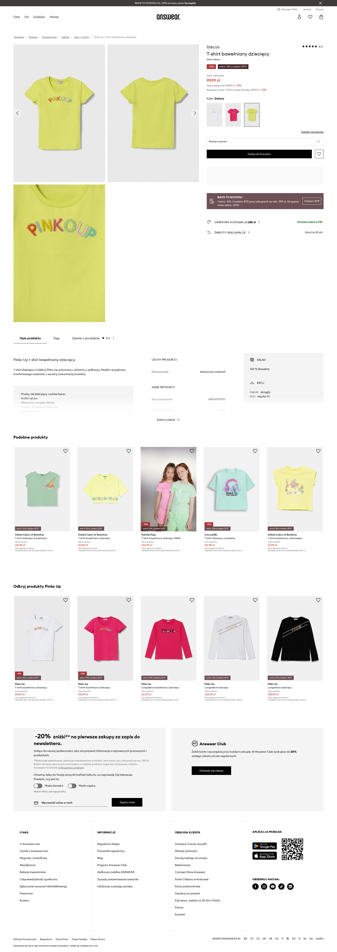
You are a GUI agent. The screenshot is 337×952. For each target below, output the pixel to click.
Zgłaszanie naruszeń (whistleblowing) (43, 886)
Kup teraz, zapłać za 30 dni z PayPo (197, 900)
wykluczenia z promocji (71, 767)
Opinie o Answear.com (34, 851)
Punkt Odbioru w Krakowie (191, 879)
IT (283, 938)
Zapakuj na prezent (187, 893)
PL (287, 938)
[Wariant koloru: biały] (214, 115)
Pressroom (26, 893)
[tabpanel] (168, 383)
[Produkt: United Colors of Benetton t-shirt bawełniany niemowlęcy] (295, 489)
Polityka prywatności (25, 939)
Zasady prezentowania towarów (117, 879)
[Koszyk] (321, 16)
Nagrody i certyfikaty (33, 858)
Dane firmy (62, 939)
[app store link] (264, 855)
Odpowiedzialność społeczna (38, 879)
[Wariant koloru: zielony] (252, 115)
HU (277, 938)
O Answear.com (30, 844)
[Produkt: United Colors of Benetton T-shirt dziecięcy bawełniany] (42, 489)
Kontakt (180, 914)
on (26, 17)
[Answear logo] (168, 17)
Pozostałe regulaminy (111, 851)
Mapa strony (97, 939)
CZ (258, 938)
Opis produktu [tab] (30, 338)
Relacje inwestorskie (33, 872)
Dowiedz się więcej (211, 770)
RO (294, 938)
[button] (265, 141)
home (54, 17)
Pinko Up (213, 47)
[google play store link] (264, 846)
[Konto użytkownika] (299, 16)
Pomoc (179, 907)
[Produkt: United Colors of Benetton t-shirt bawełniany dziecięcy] (105, 489)
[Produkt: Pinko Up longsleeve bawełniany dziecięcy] (168, 638)
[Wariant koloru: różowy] (233, 115)
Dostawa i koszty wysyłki (191, 844)
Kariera (24, 900)
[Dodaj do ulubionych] (319, 154)
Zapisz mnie (127, 802)
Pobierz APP (311, 201)
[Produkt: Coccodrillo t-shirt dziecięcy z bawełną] (232, 489)
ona (16, 17)
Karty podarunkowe (187, 886)
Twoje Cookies (79, 939)
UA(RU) (320, 938)
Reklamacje (182, 865)
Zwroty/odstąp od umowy (191, 858)
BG (245, 938)
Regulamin (46, 939)
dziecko (39, 17)
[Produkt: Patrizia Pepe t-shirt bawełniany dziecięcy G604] (168, 489)
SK (304, 938)
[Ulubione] (310, 16)
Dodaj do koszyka (259, 154)
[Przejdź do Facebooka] (255, 886)
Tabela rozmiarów (312, 132)
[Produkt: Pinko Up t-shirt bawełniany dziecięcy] (42, 638)
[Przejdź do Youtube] (273, 886)
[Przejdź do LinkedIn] (290, 886)
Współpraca (27, 865)
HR (270, 938)
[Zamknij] (320, 3)
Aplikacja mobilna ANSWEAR (115, 872)
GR (264, 938)
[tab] (93, 338)
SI (300, 938)
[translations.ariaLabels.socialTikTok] (281, 886)
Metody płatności (186, 851)
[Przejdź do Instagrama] (264, 886)
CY (252, 938)
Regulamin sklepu (108, 844)
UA (311, 938)
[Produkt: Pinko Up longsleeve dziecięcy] (232, 638)
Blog (100, 858)
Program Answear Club (112, 865)
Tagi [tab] (56, 338)
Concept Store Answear (190, 872)
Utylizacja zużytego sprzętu (115, 886)
